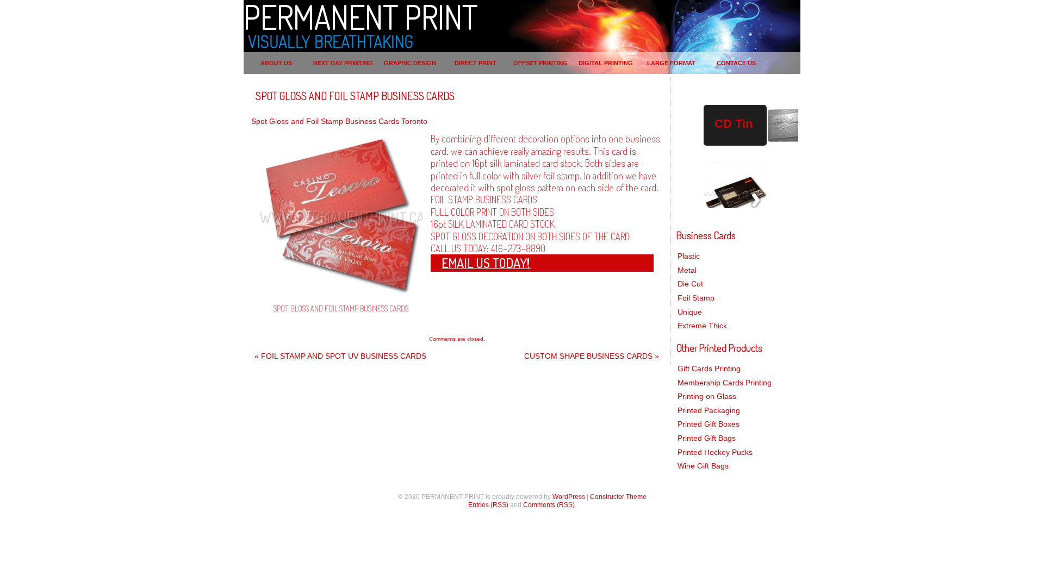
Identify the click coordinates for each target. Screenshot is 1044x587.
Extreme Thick (702, 325)
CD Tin (733, 123)
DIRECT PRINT (475, 63)
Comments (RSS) (549, 505)
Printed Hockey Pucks (715, 452)
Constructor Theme (618, 497)
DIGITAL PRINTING (606, 63)
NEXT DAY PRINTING (343, 63)
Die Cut (690, 283)
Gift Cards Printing (709, 368)
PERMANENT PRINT (360, 16)
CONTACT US (736, 63)
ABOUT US (276, 63)
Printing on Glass (707, 396)
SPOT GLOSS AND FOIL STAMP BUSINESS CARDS (355, 96)
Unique (690, 312)
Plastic (689, 256)
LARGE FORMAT (671, 63)
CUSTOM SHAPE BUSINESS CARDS (591, 356)
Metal (687, 270)
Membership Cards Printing (725, 382)
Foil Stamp (696, 298)
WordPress (568, 497)
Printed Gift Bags (707, 438)
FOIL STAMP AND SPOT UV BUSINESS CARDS (340, 356)
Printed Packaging (709, 410)
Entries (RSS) (488, 505)
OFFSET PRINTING (540, 63)
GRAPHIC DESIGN (410, 63)
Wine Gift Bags (703, 465)
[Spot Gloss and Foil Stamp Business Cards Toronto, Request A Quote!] (506, 267)
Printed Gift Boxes (708, 424)
